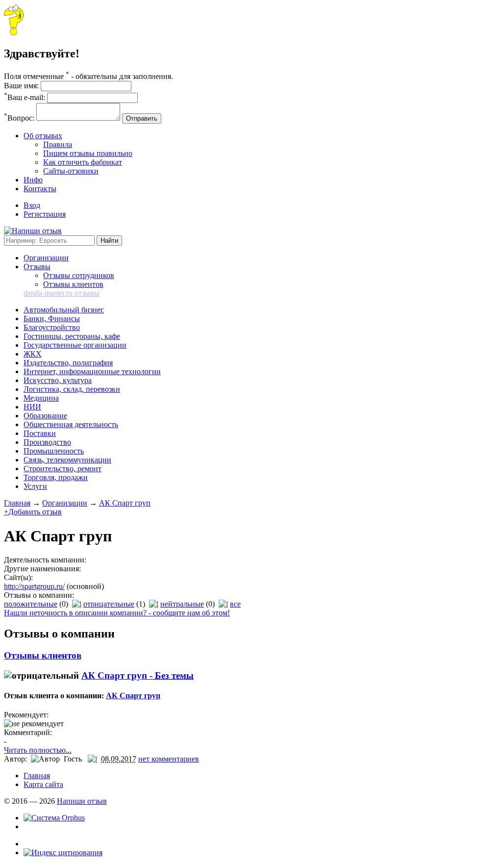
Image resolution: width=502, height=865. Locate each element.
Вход (32, 205)
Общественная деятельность (71, 424)
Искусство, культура (58, 380)
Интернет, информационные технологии (92, 371)
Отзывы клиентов (73, 284)
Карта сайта (43, 784)
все (235, 604)
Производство (47, 442)
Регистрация (45, 214)
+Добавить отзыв (33, 512)
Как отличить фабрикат (82, 162)
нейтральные (182, 604)
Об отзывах (43, 135)
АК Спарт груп (125, 503)
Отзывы (37, 266)
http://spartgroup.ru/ (34, 586)
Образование (45, 415)
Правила (57, 144)
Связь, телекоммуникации (67, 460)
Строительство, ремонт (62, 468)
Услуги (35, 486)
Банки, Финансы (52, 318)
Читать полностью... (38, 750)
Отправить (141, 118)
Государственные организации (75, 345)
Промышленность (54, 451)
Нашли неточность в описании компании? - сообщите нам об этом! (117, 613)
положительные (30, 604)
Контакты (40, 188)
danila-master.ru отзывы (62, 293)
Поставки (40, 433)
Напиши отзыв (82, 801)
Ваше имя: (21, 85)
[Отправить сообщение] (14, 32)
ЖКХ (33, 354)
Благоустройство (52, 327)
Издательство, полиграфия (68, 362)
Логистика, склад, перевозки (72, 389)
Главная (17, 503)
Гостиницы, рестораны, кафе (72, 336)
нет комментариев (168, 759)
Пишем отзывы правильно (87, 153)
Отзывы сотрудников (78, 275)
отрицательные (108, 604)
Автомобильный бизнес (64, 309)
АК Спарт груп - (137, 675)
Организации (46, 258)
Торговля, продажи (56, 477)
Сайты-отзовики (71, 171)
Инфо (33, 180)
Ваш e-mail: (24, 97)
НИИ (32, 407)
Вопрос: (19, 118)
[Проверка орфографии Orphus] (54, 818)
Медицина (41, 398)
